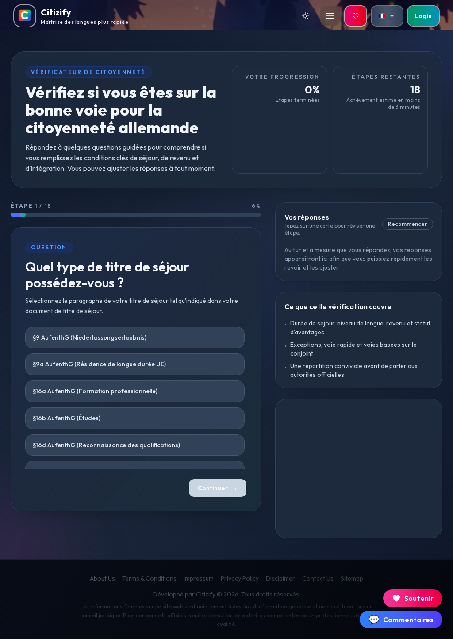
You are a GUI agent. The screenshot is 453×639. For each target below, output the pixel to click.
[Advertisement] (359, 469)
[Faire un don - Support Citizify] (355, 16)
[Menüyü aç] (330, 16)
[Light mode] (305, 16)
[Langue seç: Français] (387, 16)
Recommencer (407, 224)
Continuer (218, 488)
